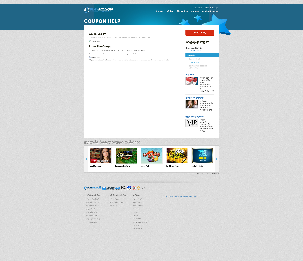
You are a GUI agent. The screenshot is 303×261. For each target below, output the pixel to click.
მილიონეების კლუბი (116, 202)
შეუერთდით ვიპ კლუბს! (194, 116)
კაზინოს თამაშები (7, 241)
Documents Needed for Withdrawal (198, 67)
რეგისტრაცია (214, 8)
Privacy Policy (138, 212)
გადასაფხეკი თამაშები (93, 219)
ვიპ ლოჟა (195, 11)
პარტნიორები (137, 229)
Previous (86, 159)
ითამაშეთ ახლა (200, 32)
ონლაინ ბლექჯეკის (92, 199)
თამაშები (169, 11)
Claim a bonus (194, 59)
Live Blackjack (95, 166)
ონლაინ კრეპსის (91, 215)
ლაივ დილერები (91, 222)
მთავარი (159, 11)
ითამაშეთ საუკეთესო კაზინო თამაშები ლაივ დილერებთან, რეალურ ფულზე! (206, 105)
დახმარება (136, 202)
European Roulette (122, 166)
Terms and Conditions (137, 217)
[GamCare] (123, 188)
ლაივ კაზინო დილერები (194, 98)
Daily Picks (189, 74)
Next (217, 159)
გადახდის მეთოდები (210, 11)
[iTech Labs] (129, 188)
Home (2, 239)
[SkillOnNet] (111, 188)
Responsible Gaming (140, 222)
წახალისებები (182, 11)
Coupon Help (194, 62)
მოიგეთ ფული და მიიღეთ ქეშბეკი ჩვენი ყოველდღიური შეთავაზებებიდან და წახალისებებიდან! (207, 84)
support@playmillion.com (194, 50)
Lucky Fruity (145, 166)
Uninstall (136, 225)
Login (207, 8)
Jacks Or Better (197, 166)
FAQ (134, 209)
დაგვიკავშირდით (138, 205)
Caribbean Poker (172, 166)
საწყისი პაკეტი (114, 199)
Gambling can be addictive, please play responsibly (181, 196)
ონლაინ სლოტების (92, 202)
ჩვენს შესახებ (137, 199)
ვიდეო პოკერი (91, 209)
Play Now (100, 156)
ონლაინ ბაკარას (91, 212)
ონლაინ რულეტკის (92, 205)
